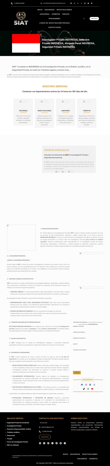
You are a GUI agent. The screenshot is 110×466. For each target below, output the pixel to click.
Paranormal (11, 435)
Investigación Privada (14, 426)
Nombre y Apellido (78, 326)
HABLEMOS (45, 437)
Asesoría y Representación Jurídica (19, 429)
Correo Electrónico (79, 332)
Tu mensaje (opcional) (79, 350)
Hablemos (94, 18)
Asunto (75, 344)
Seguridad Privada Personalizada (18, 423)
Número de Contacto (79, 338)
